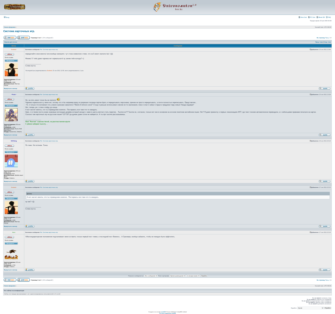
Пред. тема (319, 42)
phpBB (163, 312)
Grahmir (49, 70)
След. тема (327, 42)
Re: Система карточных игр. (49, 49)
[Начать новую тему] (10, 39)
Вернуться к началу (10, 88)
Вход (7, 17)
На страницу (321, 37)
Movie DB (322, 17)
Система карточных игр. (19, 31)
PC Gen (312, 17)
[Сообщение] (310, 49)
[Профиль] (29, 89)
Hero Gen (304, 17)
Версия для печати (10, 42)
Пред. (327, 37)
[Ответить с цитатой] (324, 89)
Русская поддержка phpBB (167, 313)
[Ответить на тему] (23, 39)
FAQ (329, 17)
